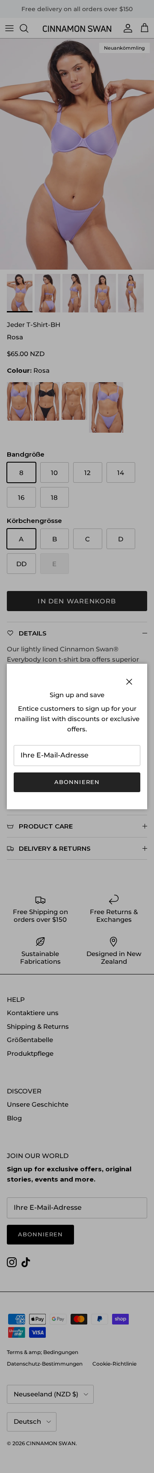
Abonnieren (76, 781)
